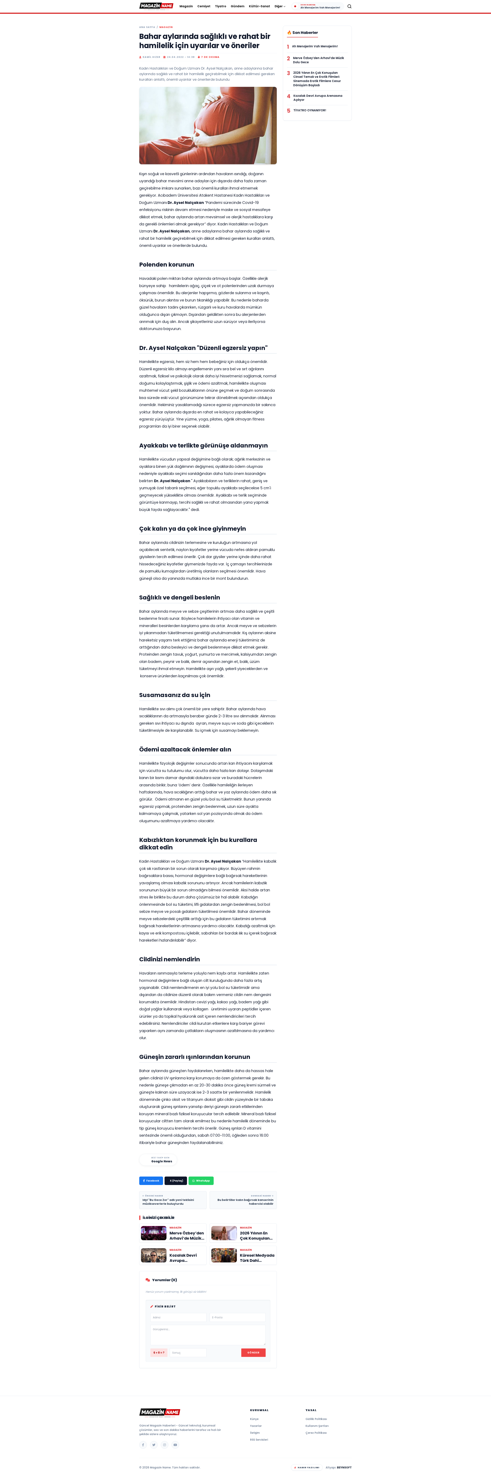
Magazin (186, 6)
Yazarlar (256, 1426)
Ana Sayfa (147, 27)
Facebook (152, 1180)
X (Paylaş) (176, 1180)
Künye (254, 1419)
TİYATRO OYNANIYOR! (309, 110)
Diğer (279, 6)
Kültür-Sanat (259, 6)
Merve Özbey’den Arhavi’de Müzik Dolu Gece (318, 60)
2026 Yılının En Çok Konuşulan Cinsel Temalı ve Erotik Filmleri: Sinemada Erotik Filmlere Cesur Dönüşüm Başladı (317, 79)
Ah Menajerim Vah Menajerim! (315, 46)
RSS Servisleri (259, 1440)
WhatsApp (203, 1180)
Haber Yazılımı (308, 1467)
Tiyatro (220, 6)
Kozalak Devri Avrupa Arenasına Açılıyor (317, 98)
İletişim (255, 1433)
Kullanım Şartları (317, 1426)
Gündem (237, 6)
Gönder (253, 1352)
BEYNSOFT (344, 1467)
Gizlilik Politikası (316, 1419)
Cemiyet (203, 6)
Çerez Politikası (316, 1433)
